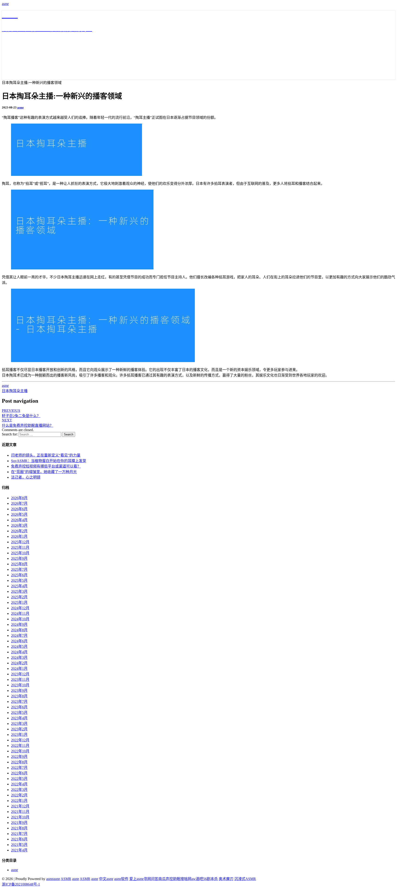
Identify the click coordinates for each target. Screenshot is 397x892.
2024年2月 (19, 663)
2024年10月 (20, 619)
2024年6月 (19, 641)
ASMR (66, 879)
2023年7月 (19, 702)
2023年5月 (19, 713)
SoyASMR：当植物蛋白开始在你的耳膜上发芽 (48, 461)
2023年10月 (20, 685)
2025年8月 (19, 564)
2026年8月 (19, 498)
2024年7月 (19, 635)
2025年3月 (19, 591)
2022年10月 (20, 751)
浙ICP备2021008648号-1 (21, 884)
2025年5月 (19, 580)
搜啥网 (185, 879)
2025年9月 (19, 558)
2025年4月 (19, 586)
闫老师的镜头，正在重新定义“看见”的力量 (45, 455)
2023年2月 (19, 729)
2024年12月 (20, 608)
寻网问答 (151, 879)
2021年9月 (19, 823)
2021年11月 (20, 812)
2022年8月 (19, 762)
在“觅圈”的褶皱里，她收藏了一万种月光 (44, 472)
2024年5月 (19, 646)
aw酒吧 (197, 879)
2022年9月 (19, 757)
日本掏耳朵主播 (15, 391)
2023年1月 (19, 735)
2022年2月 (19, 795)
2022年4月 (19, 784)
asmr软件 (121, 879)
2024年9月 (19, 624)
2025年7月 (19, 569)
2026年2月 (19, 531)
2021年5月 (19, 845)
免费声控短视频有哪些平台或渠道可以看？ (46, 466)
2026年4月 (19, 520)
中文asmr (106, 879)
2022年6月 (19, 773)
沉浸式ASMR (245, 879)
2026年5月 (19, 514)
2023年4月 (19, 718)
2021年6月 (19, 839)
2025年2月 (19, 597)
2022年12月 (20, 740)
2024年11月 (20, 613)
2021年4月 (19, 850)
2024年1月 (19, 668)
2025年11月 (20, 547)
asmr (5, 4)
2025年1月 (19, 602)
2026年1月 (19, 536)
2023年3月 (19, 724)
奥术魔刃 (226, 879)
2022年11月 (20, 746)
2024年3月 (19, 657)
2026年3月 (19, 525)
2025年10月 (20, 553)
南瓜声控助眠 (169, 879)
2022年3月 (19, 790)
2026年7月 (19, 503)
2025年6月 (19, 575)
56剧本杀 (210, 879)
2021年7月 (19, 834)
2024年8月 (19, 630)
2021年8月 (19, 828)
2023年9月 (19, 691)
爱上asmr (136, 879)
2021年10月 (20, 817)
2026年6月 (19, 509)
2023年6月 (19, 707)
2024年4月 (19, 652)
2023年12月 (20, 674)
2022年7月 (19, 768)
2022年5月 (19, 779)
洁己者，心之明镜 (25, 477)
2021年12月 (20, 806)
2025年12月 (20, 542)
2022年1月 (19, 801)
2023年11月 (20, 679)
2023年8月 (19, 696)
